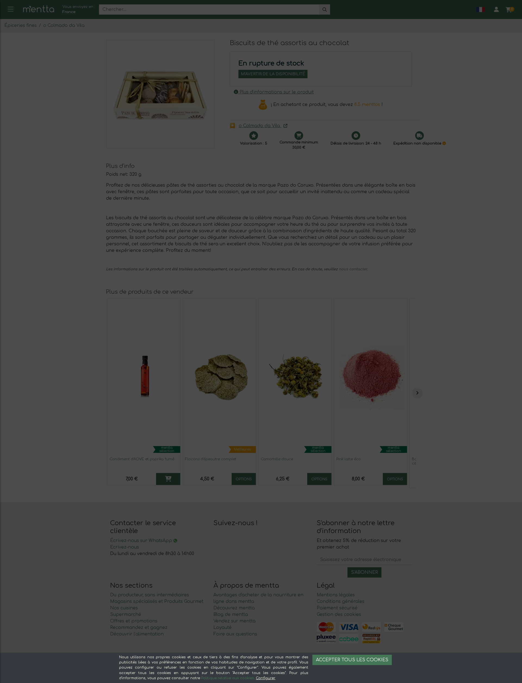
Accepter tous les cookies (352, 659)
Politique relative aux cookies (227, 678)
